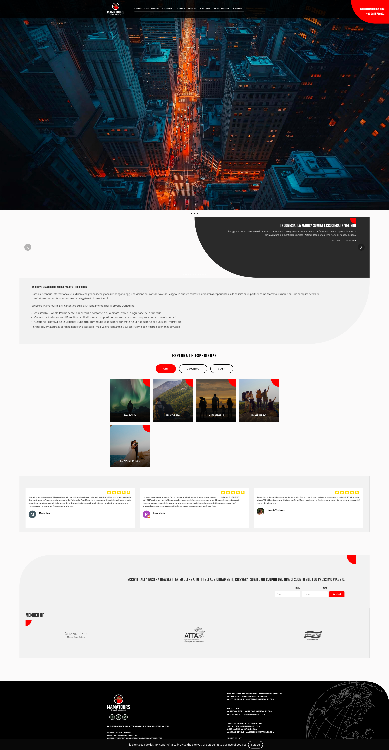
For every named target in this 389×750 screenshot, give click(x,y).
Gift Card (205, 8)
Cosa (222, 368)
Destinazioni (152, 8)
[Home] (115, 9)
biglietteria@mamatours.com (249, 714)
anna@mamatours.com (245, 729)
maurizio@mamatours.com (258, 711)
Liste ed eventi (221, 8)
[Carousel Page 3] (197, 213)
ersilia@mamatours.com (247, 726)
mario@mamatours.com (254, 696)
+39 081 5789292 (375, 13)
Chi (165, 368)
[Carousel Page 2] (194, 213)
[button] (183, 274)
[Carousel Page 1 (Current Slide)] (191, 213)
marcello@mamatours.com (260, 699)
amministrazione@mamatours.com (264, 693)
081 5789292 (125, 732)
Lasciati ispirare (187, 8)
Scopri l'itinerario (344, 240)
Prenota (237, 8)
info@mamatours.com (372, 9)
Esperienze (169, 8)
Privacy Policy (234, 738)
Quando (193, 368)
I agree (255, 744)
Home (139, 8)
